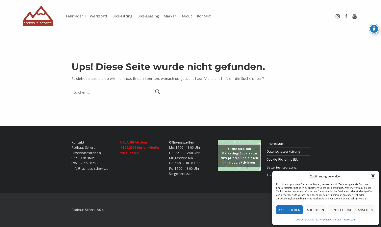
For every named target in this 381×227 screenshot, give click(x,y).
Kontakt (204, 16)
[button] (373, 176)
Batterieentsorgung (282, 167)
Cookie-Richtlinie (305, 219)
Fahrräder (74, 16)
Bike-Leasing (148, 16)
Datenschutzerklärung (328, 219)
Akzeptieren (289, 210)
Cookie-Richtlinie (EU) (283, 159)
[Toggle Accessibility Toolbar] (374, 29)
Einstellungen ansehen (351, 210)
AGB (270, 175)
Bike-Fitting (122, 16)
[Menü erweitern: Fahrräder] (85, 16)
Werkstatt (98, 16)
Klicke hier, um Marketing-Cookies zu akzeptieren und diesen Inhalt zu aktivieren (239, 155)
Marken (170, 16)
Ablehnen (315, 210)
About (187, 16)
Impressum (349, 219)
